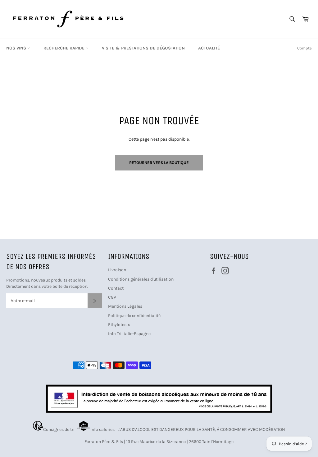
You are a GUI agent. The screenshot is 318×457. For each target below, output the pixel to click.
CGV (112, 297)
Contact (116, 288)
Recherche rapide (64, 48)
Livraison (117, 270)
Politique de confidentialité (134, 315)
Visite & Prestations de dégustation (143, 48)
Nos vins (16, 48)
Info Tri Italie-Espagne (129, 333)
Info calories (102, 429)
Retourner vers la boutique (159, 162)
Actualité (209, 48)
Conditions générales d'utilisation (141, 279)
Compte (304, 48)
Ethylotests (119, 324)
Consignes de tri (59, 429)
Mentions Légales (125, 306)
